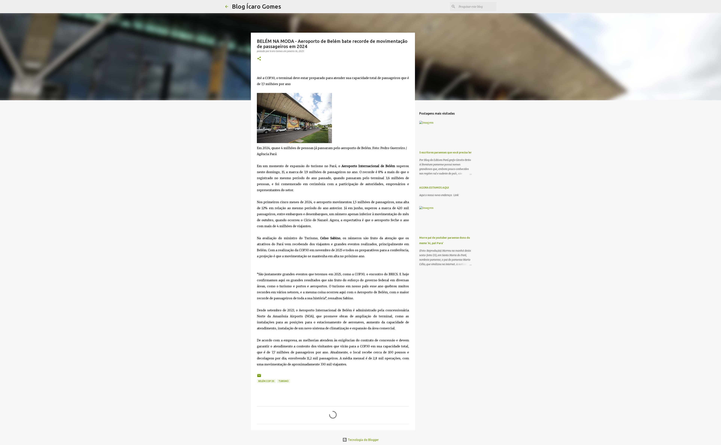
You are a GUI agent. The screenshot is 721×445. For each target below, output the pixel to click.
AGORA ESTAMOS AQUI (434, 187)
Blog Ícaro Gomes (256, 6)
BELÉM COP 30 (266, 381)
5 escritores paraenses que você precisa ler (445, 152)
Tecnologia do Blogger (363, 439)
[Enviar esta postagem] (259, 377)
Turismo (283, 381)
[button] (259, 58)
